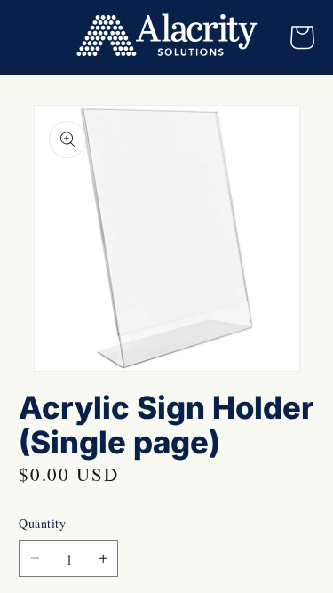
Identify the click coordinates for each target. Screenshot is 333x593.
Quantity (42, 523)
